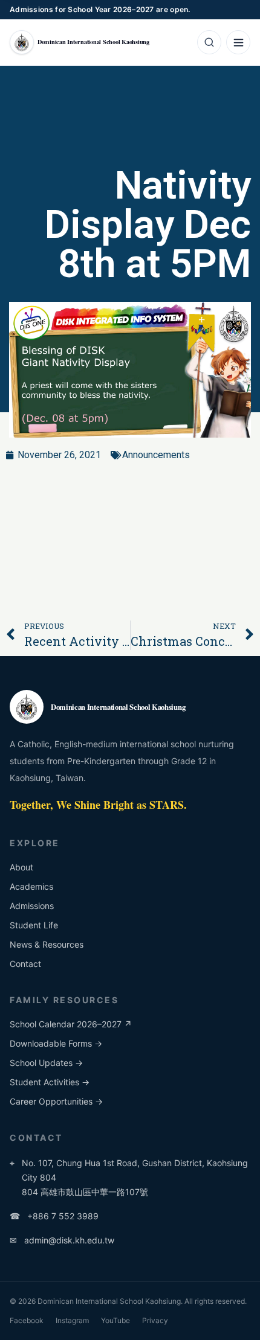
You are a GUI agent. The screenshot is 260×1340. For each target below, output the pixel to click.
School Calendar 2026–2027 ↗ (71, 1024)
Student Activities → (49, 1082)
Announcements (156, 455)
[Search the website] (209, 42)
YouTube (115, 1320)
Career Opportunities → (56, 1101)
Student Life (34, 925)
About (21, 867)
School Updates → (46, 1063)
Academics (31, 886)
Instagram (72, 1320)
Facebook (27, 1320)
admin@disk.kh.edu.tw (62, 1240)
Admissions (32, 906)
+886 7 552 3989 (54, 1216)
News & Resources (46, 944)
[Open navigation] (238, 42)
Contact (25, 964)
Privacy (155, 1320)
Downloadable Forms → (56, 1043)
